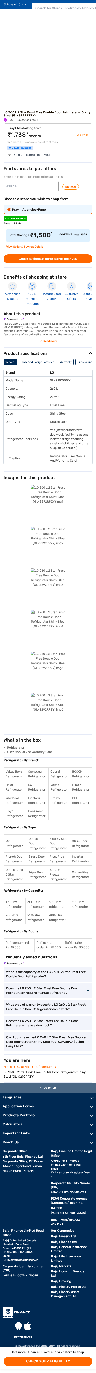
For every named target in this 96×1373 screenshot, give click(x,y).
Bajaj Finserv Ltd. (64, 1236)
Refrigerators (44, 1067)
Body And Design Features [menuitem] (37, 362)
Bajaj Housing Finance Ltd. (67, 1273)
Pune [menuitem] (10, 4)
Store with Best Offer (15, 218)
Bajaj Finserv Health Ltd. (69, 1287)
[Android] (18, 1326)
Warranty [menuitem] (66, 362)
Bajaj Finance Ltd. (64, 1242)
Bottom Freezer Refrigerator (58, 874)
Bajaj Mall (23, 1067)
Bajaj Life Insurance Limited (66, 1259)
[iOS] (27, 1326)
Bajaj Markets (61, 1266)
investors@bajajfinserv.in (22, 1259)
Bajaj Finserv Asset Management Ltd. (65, 1294)
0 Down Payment (20, 147)
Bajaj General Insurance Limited (69, 1249)
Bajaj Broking (61, 1281)
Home (8, 1067)
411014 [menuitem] (18, 4)
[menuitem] (17, 4)
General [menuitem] (10, 362)
